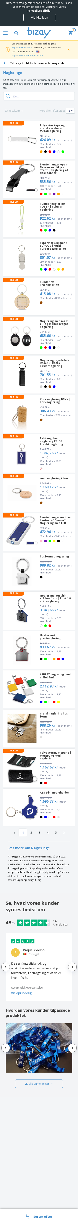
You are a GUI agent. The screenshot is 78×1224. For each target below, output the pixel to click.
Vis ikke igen (39, 17)
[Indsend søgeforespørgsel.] (8, 96)
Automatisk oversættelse (27, 987)
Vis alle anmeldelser (37, 1084)
